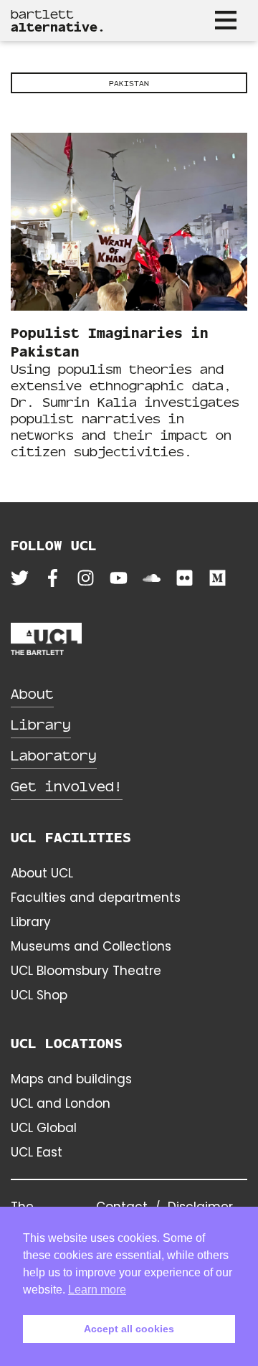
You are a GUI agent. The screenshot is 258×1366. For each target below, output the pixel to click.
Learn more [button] (97, 1289)
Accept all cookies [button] (129, 1328)
